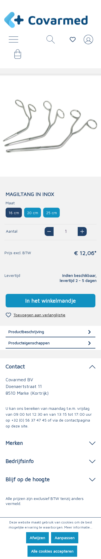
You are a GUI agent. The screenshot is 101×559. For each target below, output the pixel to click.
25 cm (51, 212)
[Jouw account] (87, 41)
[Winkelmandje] (14, 56)
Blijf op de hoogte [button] (28, 479)
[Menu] (14, 41)
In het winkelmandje (50, 300)
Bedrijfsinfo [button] (20, 461)
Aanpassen (65, 537)
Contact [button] (15, 366)
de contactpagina (74, 420)
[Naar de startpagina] (46, 20)
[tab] (50, 331)
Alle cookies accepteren (52, 551)
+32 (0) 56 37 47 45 (29, 420)
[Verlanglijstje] (72, 39)
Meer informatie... (78, 527)
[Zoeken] (48, 41)
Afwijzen (37, 537)
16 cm (13, 212)
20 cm (32, 212)
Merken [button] (14, 442)
